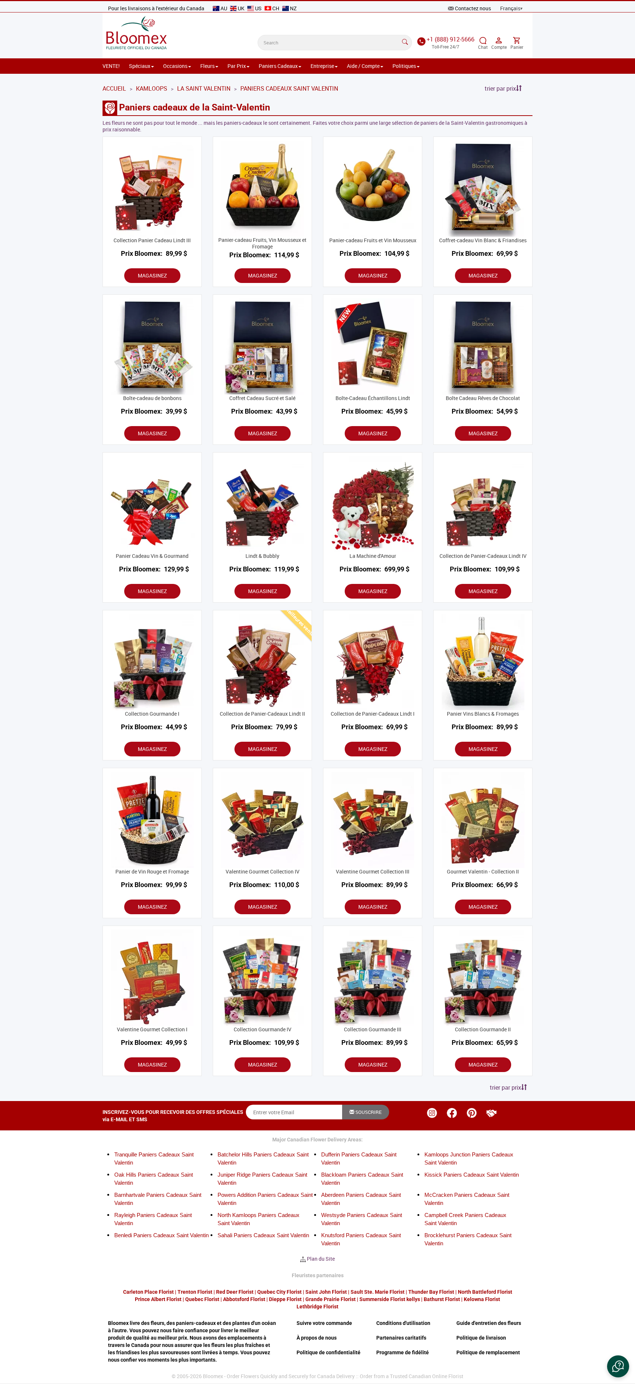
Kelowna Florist (482, 1299)
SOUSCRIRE (368, 1112)
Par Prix (236, 65)
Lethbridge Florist (317, 1306)
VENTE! (111, 65)
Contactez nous (473, 8)
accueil (114, 88)
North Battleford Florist (485, 1292)
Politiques (404, 65)
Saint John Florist (326, 1292)
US (258, 8)
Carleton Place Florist (148, 1292)
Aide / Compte (363, 65)
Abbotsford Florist (244, 1299)
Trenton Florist (194, 1292)
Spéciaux (139, 65)
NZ (293, 8)
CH (275, 8)
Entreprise (322, 65)
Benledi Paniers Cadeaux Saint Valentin (161, 1235)
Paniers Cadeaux (278, 65)
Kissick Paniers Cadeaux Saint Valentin (471, 1175)
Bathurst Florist (442, 1299)
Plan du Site (321, 1258)
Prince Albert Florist (158, 1299)
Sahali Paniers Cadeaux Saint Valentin (263, 1235)
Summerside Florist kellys (389, 1299)
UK (241, 8)
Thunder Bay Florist (431, 1292)
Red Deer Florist (235, 1292)
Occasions (175, 65)
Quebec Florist (202, 1299)
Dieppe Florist (285, 1299)
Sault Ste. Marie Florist (378, 1292)
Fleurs (207, 65)
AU (223, 8)
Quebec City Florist (279, 1292)
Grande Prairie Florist (330, 1299)
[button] (618, 1366)
